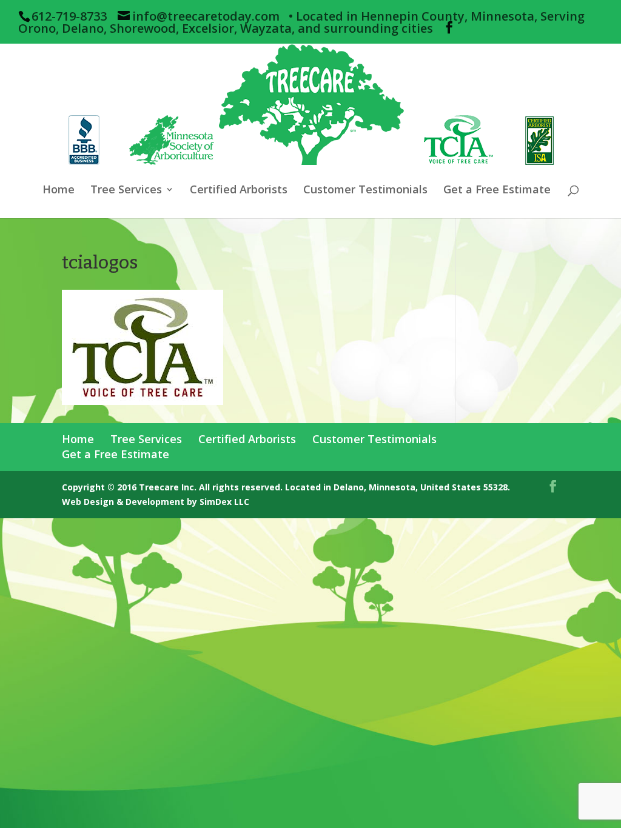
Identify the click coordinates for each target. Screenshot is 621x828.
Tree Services (126, 190)
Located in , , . (397, 487)
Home (58, 190)
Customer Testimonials (365, 190)
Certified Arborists (238, 190)
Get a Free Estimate (497, 190)
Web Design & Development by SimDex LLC (155, 501)
